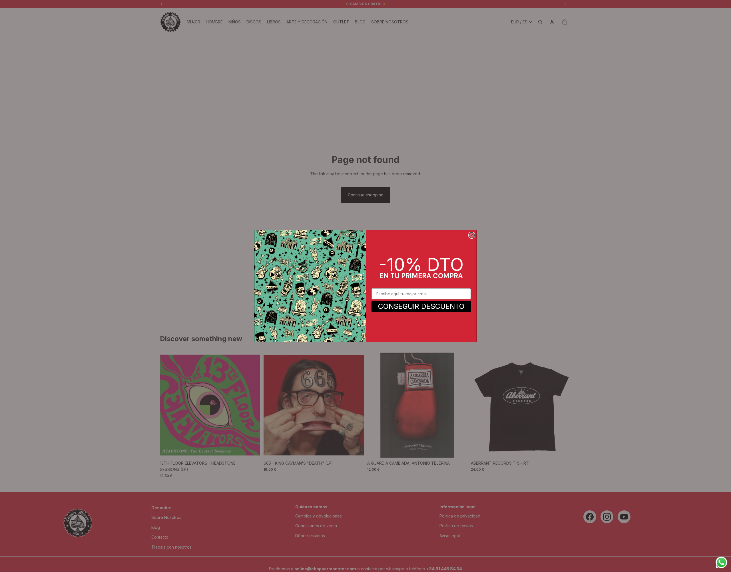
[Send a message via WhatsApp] (721, 562)
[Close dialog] (472, 235)
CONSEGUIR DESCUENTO (421, 306)
